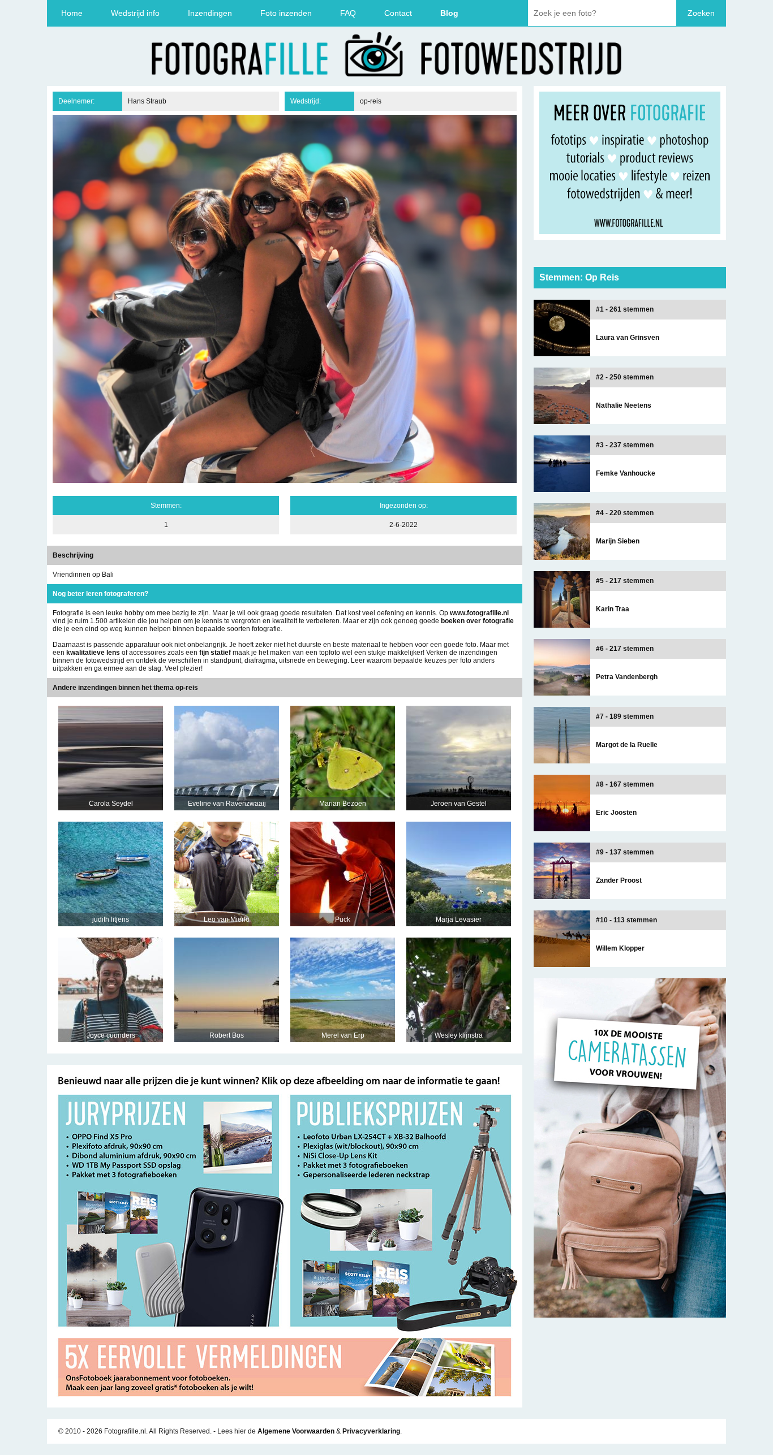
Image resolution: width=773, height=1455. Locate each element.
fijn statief (215, 653)
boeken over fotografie (477, 621)
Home (72, 13)
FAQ (348, 13)
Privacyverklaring (371, 1431)
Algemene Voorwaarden (295, 1431)
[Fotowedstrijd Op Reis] (284, 1403)
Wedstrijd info (135, 13)
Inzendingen (210, 13)
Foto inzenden (286, 13)
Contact (398, 13)
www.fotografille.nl (479, 613)
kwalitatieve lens (93, 653)
